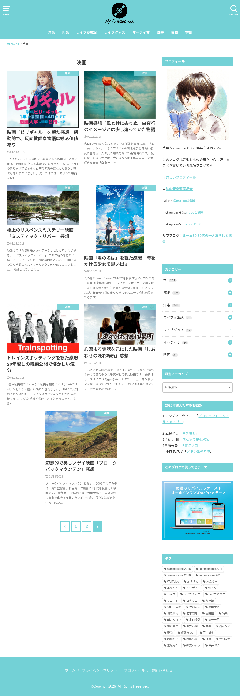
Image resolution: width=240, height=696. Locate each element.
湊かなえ (224, 626)
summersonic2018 (179, 575)
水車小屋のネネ (198, 451)
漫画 (170, 632)
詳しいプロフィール (181, 177)
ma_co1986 (192, 224)
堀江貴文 (172, 613)
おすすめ (192, 581)
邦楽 (65, 32)
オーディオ (141, 32)
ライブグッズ (114, 32)
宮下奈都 (192, 613)
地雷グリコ (189, 445)
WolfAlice (173, 581)
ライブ (171, 594)
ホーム (70, 670)
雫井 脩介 (214, 645)
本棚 (188, 32)
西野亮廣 (192, 639)
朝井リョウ (174, 620)
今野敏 (210, 601)
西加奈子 (172, 639)
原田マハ (214, 607)
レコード (172, 601)
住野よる (194, 607)
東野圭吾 (214, 620)
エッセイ (172, 588)
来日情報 (194, 620)
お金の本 (212, 581)
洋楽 (51, 32)
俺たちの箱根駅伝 (195, 439)
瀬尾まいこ (188, 632)
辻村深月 (224, 639)
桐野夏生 (172, 626)
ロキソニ (192, 601)
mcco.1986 (194, 212)
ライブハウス (216, 594)
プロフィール (134, 670)
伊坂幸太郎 (174, 607)
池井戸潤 (192, 626)
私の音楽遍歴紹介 (179, 189)
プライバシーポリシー (99, 670)
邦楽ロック (193, 645)
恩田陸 (210, 613)
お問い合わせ (162, 670)
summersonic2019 (210, 575)
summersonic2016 (179, 569)
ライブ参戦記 (86, 32)
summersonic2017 (210, 569)
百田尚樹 (208, 632)
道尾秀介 (172, 645)
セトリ (212, 588)
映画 (174, 32)
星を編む (189, 433)
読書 (160, 32)
